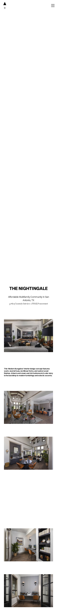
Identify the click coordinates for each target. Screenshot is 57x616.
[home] (3, 5)
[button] (51, 5)
